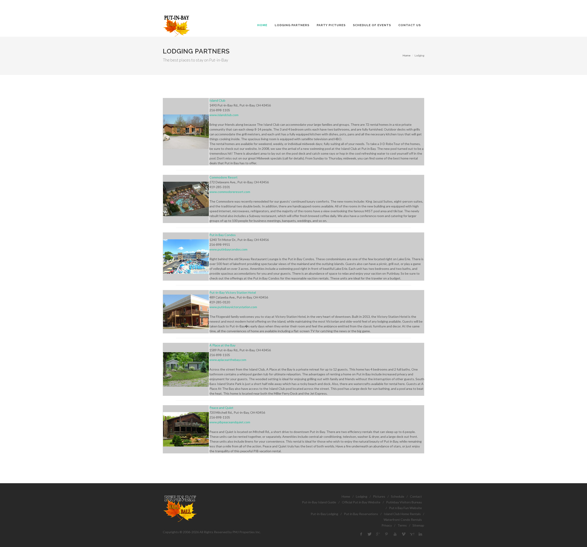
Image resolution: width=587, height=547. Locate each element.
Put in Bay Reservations (361, 514)
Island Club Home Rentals (402, 514)
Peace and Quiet (221, 408)
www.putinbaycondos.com (228, 249)
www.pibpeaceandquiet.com (229, 422)
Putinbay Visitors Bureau (404, 502)
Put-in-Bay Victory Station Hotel (232, 292)
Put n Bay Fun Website (405, 508)
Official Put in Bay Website (361, 502)
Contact (416, 496)
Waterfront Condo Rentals (403, 520)
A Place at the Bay (222, 345)
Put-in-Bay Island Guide (319, 502)
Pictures (379, 496)
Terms (402, 525)
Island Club (217, 100)
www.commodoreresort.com (229, 192)
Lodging (361, 496)
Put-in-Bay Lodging (324, 514)
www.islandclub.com (223, 115)
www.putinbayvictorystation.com (233, 307)
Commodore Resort (223, 177)
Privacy (387, 525)
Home (406, 55)
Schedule (397, 496)
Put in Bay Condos (222, 235)
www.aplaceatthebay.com (227, 360)
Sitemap (418, 525)
